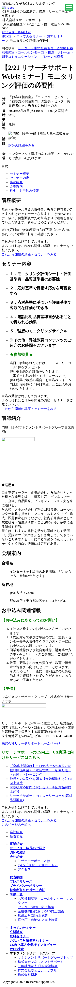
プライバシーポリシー (26, 885)
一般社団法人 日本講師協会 (38, 966)
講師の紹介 (18, 852)
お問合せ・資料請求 (16, 32)
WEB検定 (17, 949)
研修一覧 (16, 894)
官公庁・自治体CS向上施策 (38, 920)
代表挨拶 (16, 877)
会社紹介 (16, 832)
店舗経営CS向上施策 (33, 915)
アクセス (24, 869)
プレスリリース (21, 881)
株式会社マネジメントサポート (40, 961)
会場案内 (16, 186)
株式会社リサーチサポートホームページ (31, 743)
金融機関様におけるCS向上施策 (41, 911)
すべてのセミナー (29, 36)
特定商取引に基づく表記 (27, 890)
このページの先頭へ (16, 824)
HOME (6, 36)
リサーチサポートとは (34, 861)
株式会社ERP (27, 974)
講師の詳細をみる (21, 145)
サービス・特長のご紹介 (27, 848)
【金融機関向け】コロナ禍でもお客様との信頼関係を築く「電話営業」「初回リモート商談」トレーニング (40, 770)
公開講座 (16, 932)
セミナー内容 (19, 178)
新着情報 (16, 836)
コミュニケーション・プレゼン (31, 56)
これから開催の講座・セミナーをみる (29, 254)
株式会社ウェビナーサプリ (37, 970)
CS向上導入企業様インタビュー (33, 944)
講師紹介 (16, 182)
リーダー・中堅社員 (32, 48)
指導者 (58, 56)
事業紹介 (16, 844)
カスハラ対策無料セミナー (29, 940)
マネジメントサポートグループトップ (45, 957)
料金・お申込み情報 (24, 190)
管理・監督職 (56, 48)
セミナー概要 (19, 173)
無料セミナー (19, 936)
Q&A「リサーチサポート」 (38, 865)
